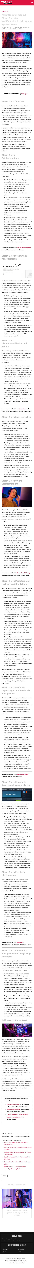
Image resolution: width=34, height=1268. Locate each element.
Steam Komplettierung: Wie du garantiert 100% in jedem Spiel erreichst (17, 1213)
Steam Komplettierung (23, 573)
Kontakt (4, 1251)
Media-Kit (20, 1251)
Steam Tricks (22, 409)
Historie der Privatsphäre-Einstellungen (16, 1260)
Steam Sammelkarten (13, 1104)
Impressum (5, 1249)
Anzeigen (24, 94)
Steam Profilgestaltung (13, 1109)
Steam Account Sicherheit (14, 1117)
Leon (10, 27)
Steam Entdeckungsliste (24, 247)
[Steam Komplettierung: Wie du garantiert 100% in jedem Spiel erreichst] (17, 1199)
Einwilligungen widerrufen (17, 1263)
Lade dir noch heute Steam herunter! (17, 1114)
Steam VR (20, 942)
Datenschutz (21, 1249)
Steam (4, 1175)
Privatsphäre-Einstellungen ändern (15, 1258)
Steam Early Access (22, 774)
